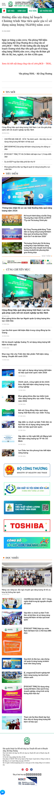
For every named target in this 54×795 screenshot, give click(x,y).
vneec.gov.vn (28, 763)
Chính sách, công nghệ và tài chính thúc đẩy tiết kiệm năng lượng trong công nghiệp (33, 384)
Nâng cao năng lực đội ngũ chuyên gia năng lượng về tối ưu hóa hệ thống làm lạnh (26, 591)
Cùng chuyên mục (18, 269)
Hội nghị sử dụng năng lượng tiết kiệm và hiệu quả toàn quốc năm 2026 (34, 371)
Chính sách (22, 10)
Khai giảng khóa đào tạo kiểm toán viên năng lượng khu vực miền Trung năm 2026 (34, 398)
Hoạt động (33, 10)
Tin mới (10, 91)
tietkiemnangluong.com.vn (17, 763)
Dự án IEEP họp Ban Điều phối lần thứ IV (19, 162)
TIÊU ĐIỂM (12, 173)
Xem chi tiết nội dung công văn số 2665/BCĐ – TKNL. (27, 63)
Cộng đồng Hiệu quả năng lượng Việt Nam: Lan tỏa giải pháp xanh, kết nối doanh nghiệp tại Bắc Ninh (26, 128)
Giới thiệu (11, 10)
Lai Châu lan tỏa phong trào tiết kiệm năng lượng (34, 451)
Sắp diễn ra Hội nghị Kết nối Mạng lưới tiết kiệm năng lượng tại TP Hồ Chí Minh (35, 438)
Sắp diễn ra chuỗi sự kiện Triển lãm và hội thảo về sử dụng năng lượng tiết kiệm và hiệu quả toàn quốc (35, 424)
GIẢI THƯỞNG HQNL (46, 10)
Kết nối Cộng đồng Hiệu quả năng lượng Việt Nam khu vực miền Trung (34, 411)
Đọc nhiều (12, 557)
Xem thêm (47, 256)
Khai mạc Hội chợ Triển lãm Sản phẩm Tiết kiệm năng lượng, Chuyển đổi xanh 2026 (25, 355)
